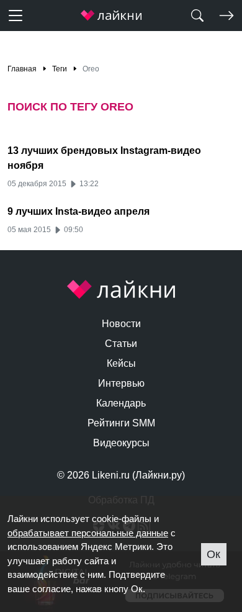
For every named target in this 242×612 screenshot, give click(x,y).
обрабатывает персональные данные (87, 533)
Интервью (121, 383)
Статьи (121, 343)
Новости (121, 323)
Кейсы (121, 363)
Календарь (121, 403)
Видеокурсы (121, 443)
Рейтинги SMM (121, 423)
